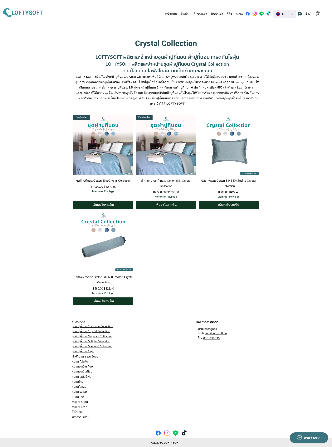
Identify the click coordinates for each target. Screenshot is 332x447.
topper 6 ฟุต (79, 407)
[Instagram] (254, 13)
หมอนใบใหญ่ (79, 386)
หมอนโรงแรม (79, 391)
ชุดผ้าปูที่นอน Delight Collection (91, 341)
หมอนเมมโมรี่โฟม (81, 376)
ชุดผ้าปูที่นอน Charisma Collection (92, 326)
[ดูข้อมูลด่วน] (229, 145)
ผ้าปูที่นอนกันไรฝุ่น (179, 93)
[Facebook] (247, 13)
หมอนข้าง (77, 381)
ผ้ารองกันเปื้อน (80, 417)
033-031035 (211, 338)
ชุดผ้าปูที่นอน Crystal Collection (91, 331)
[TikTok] (268, 13)
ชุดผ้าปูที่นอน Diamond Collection (92, 346)
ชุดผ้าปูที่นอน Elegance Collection (92, 336)
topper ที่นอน (80, 402)
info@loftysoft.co (216, 333)
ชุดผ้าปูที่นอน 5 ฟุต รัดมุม (155, 87)
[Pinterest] (261, 13)
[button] (318, 13)
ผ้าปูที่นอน (199, 57)
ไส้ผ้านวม (77, 412)
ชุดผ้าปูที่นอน (172, 57)
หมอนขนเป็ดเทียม (82, 371)
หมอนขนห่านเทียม (82, 366)
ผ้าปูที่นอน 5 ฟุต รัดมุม (85, 356)
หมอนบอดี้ (78, 397)
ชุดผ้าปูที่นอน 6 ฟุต (185, 87)
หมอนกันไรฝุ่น (80, 361)
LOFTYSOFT (27, 12)
